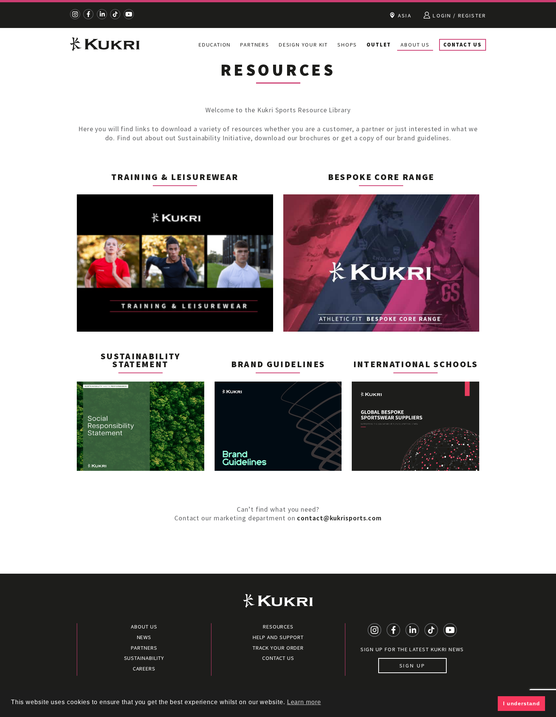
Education (215, 44)
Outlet (379, 44)
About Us (415, 44)
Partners (254, 44)
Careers (144, 668)
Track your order (278, 647)
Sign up (412, 665)
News (144, 637)
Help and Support (278, 637)
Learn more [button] (304, 702)
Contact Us (462, 44)
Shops (347, 44)
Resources (278, 626)
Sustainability (144, 658)
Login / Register (458, 15)
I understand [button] (521, 703)
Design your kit (303, 44)
